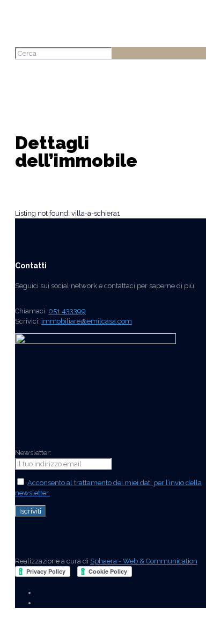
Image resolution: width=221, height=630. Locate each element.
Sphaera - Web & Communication (143, 561)
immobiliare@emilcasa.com (86, 321)
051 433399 (67, 311)
